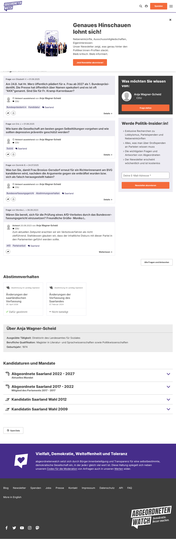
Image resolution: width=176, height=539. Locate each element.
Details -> (108, 113)
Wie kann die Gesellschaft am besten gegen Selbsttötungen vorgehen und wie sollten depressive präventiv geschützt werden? (57, 130)
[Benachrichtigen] (13, 113)
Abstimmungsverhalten (48, 193)
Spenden (35, 487)
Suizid (10, 148)
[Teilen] (8, 113)
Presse (60, 487)
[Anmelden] (146, 6)
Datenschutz (107, 487)
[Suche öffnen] (140, 6)
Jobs (48, 487)
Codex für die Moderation (62, 468)
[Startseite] (13, 6)
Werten (118, 468)
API (121, 487)
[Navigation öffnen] (171, 6)
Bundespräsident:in (16, 107)
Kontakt (72, 487)
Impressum (88, 487)
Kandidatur (34, 107)
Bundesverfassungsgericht (20, 193)
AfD (9, 245)
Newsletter (19, 487)
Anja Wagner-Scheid (50, 98)
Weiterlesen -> (105, 252)
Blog (6, 487)
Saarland (49, 107)
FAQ (129, 487)
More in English (12, 497)
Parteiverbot (19, 245)
